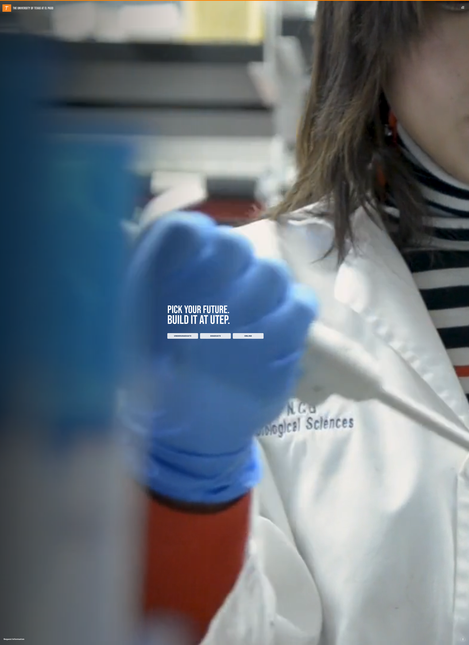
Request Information (14, 639)
